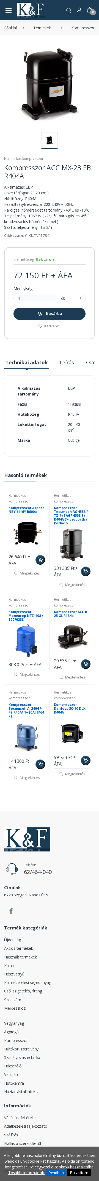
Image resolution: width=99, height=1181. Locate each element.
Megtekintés (29, 573)
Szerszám (12, 999)
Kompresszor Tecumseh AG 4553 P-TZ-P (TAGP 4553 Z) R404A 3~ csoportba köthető (71, 515)
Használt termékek (20, 957)
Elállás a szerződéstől (22, 1143)
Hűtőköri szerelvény (21, 1049)
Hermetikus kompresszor (23, 158)
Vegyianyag (14, 1023)
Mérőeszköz (15, 1008)
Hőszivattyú (14, 974)
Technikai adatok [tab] (27, 362)
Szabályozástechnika (22, 1057)
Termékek (42, 27)
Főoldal (10, 27)
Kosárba (53, 313)
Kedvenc (51, 326)
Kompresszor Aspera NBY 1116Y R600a (26, 510)
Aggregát (12, 1031)
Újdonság (12, 939)
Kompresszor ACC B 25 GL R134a (70, 614)
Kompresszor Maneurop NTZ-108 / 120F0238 (26, 616)
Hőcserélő (12, 1066)
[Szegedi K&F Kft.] (31, 10)
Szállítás (11, 1134)
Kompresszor (83, 27)
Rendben (56, 1172)
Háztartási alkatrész (21, 1091)
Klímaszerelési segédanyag (27, 982)
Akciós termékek (18, 948)
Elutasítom (79, 1172)
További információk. (26, 1172)
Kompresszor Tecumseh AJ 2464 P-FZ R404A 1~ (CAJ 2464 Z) (26, 710)
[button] (69, 9)
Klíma (9, 965)
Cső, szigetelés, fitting (23, 991)
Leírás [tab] (67, 362)
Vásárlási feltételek (20, 1117)
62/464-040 (38, 872)
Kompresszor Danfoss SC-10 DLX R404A (70, 708)
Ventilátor (12, 1074)
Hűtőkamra (14, 1083)
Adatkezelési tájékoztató (25, 1126)
